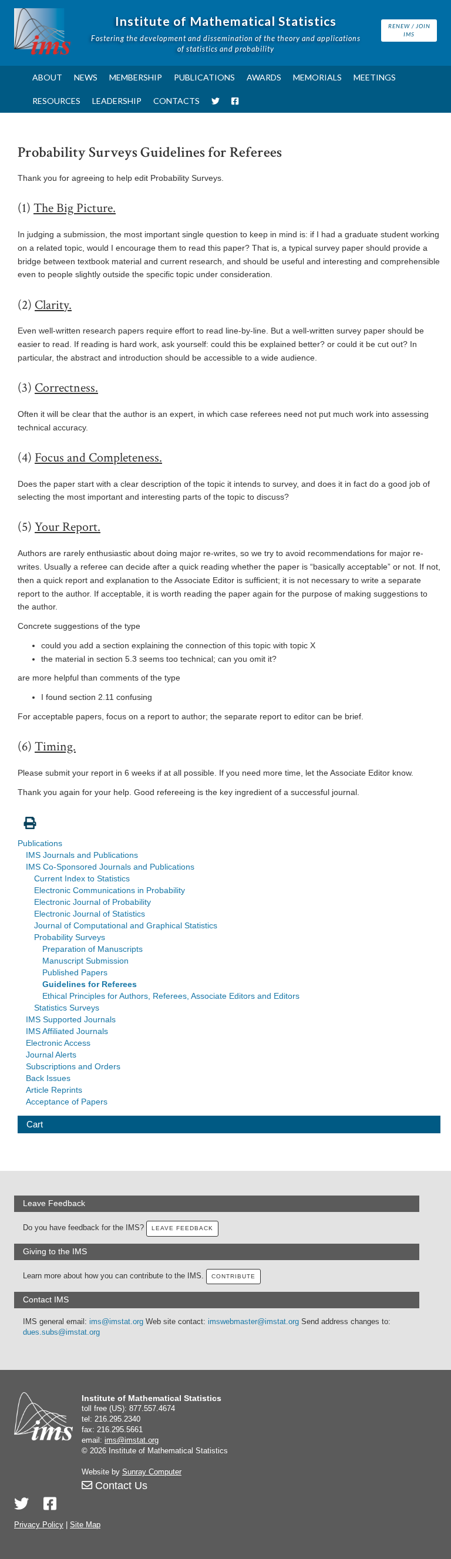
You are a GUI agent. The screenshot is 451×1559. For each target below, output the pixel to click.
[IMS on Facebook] (235, 101)
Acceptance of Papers (66, 1101)
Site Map (85, 1525)
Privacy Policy (38, 1525)
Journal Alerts (51, 1054)
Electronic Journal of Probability (92, 902)
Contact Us (119, 1485)
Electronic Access (58, 1043)
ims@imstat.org (116, 1322)
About (47, 77)
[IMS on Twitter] (216, 101)
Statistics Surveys (66, 1007)
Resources (56, 101)
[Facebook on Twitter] (49, 1503)
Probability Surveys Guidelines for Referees (150, 152)
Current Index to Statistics (82, 878)
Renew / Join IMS (409, 30)
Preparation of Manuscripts (92, 949)
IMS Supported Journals (71, 1019)
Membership (135, 77)
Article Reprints (54, 1090)
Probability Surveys (69, 937)
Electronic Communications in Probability (109, 890)
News (85, 77)
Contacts (176, 101)
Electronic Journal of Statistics (89, 913)
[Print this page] (229, 816)
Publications (204, 77)
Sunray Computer (151, 1472)
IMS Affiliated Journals (67, 1031)
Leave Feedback (182, 1228)
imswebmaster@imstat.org (253, 1322)
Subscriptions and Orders (73, 1066)
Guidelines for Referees (89, 984)
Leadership (117, 101)
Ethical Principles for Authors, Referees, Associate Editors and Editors (170, 996)
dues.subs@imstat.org (61, 1332)
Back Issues (48, 1078)
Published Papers (74, 972)
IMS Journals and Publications (82, 855)
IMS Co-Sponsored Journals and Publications (110, 866)
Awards (264, 77)
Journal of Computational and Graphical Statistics (125, 925)
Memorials (317, 77)
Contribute (233, 1276)
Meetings (375, 77)
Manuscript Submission (85, 960)
